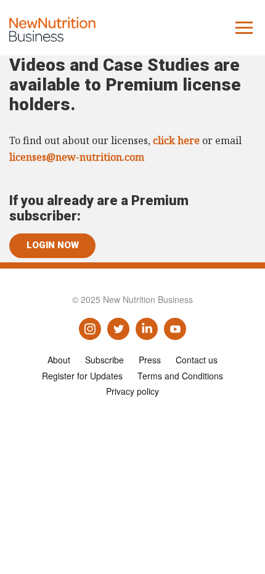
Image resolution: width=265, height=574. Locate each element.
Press (150, 360)
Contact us (197, 360)
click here (176, 140)
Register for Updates (82, 376)
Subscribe (104, 360)
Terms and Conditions (180, 376)
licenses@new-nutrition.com (76, 157)
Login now (52, 245)
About (58, 360)
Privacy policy (132, 391)
